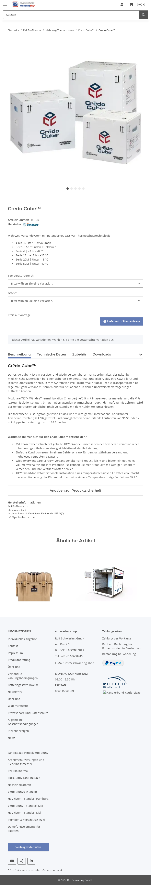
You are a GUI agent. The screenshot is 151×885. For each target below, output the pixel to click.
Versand (57, 870)
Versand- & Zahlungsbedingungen (23, 676)
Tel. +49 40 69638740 (69, 656)
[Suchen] (143, 14)
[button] (121, 4)
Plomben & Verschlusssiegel (26, 820)
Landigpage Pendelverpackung (28, 753)
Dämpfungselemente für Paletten (24, 829)
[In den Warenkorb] (11, 42)
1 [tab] (67, 188)
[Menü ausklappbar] (5, 2)
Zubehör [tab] (79, 354)
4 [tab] (79, 188)
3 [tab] (75, 188)
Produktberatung (19, 660)
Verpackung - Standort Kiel (25, 806)
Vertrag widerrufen (28, 847)
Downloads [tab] (102, 354)
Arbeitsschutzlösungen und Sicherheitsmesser (26, 762)
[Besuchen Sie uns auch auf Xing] (21, 861)
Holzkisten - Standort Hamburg (28, 798)
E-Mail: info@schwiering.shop (74, 663)
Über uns (14, 667)
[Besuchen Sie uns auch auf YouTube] (12, 861)
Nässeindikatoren (19, 785)
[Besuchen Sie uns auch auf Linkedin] (31, 861)
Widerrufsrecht (18, 706)
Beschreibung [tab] (19, 354)
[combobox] (75, 283)
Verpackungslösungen (22, 792)
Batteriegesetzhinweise (23, 685)
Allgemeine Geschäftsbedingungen (23, 722)
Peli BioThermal (18, 771)
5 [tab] (83, 188)
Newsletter (15, 692)
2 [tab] (71, 188)
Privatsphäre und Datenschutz (28, 713)
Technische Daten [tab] (51, 354)
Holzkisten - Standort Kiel (24, 812)
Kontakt (13, 646)
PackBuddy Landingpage (24, 778)
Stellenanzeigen (18, 731)
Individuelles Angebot (22, 639)
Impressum (15, 653)
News (11, 738)
